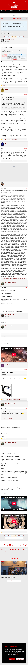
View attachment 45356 (7, 418)
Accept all (11, 659)
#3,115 (25, 287)
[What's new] (23, 18)
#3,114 (25, 188)
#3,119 (25, 408)
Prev (9, 36)
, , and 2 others (14, 278)
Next (19, 36)
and (10, 139)
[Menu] (2, 18)
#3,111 (25, 45)
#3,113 (25, 148)
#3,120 (25, 448)
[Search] (26, 18)
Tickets (11, 11)
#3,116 (25, 320)
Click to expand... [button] (14, 59)
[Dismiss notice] (25, 22)
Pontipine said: (5, 411)
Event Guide (17, 11)
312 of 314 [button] (14, 36)
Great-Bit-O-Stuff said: (7, 334)
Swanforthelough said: (7, 97)
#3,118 (25, 369)
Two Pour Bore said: (6, 47)
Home (2, 11)
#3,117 (25, 331)
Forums (7, 11)
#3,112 (25, 94)
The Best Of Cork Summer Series (8, 575)
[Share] (23, 45)
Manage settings (20, 659)
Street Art (24, 11)
